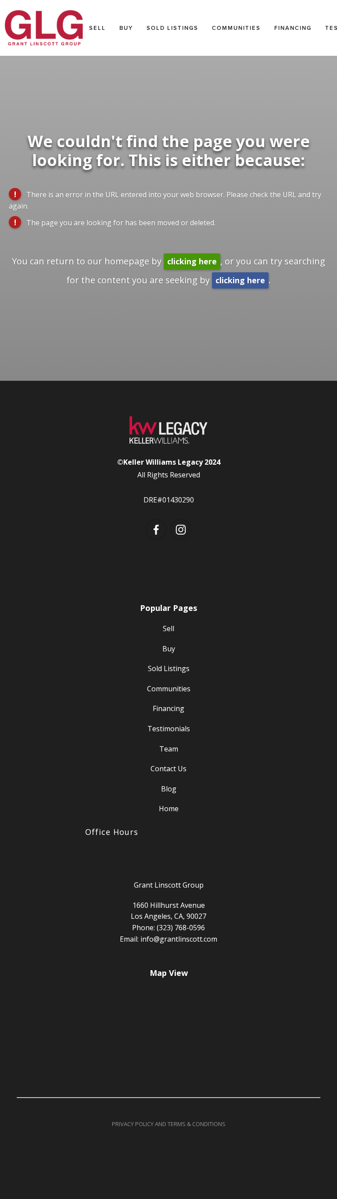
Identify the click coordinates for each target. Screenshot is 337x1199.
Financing (293, 28)
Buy (126, 28)
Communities (236, 28)
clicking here (192, 261)
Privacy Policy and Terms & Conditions (169, 1124)
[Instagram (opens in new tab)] (180, 529)
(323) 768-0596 (181, 927)
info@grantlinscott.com (178, 939)
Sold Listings (172, 28)
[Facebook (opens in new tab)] (156, 529)
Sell (97, 28)
